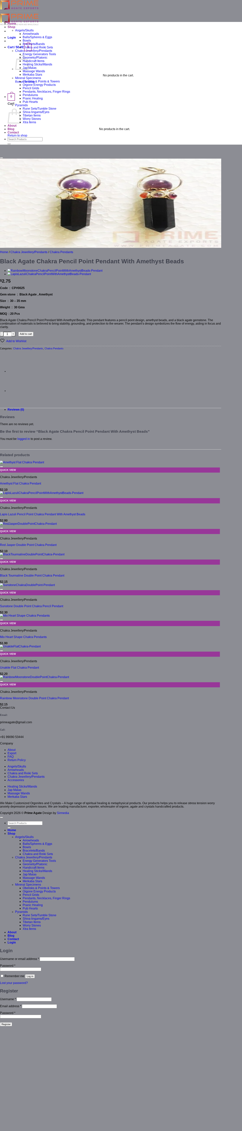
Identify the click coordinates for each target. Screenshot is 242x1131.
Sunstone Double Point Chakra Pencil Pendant (31, 606)
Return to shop (17, 135)
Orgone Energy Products (39, 84)
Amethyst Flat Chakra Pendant (20, 483)
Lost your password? (14, 982)
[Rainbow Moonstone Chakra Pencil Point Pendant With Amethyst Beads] (55, 270)
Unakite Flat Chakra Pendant (19, 667)
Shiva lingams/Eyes (36, 112)
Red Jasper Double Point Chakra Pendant (28, 545)
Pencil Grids (31, 88)
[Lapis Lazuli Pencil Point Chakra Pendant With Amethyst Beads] (49, 274)
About (12, 125)
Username (8, 999)
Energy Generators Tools (39, 54)
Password (7, 965)
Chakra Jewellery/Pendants (33, 50)
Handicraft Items (33, 61)
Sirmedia (63, 813)
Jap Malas (29, 67)
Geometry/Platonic (35, 57)
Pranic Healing (33, 98)
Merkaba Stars (32, 74)
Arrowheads (31, 33)
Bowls (27, 40)
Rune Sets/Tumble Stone (39, 108)
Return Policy (17, 760)
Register (6, 1024)
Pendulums (30, 95)
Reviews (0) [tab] (16, 409)
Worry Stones (32, 118)
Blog (11, 129)
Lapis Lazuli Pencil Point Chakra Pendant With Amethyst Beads (42, 514)
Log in (30, 976)
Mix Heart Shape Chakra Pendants (23, 637)
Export (12, 753)
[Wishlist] (1, 157)
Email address (10, 1006)
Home (12, 23)
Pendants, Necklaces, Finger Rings (46, 91)
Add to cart (26, 334)
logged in (23, 438)
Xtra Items (29, 122)
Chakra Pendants (61, 252)
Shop (11, 27)
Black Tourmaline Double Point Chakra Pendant (32, 575)
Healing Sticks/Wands (37, 64)
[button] (12, 37)
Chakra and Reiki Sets (38, 47)
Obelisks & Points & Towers (41, 81)
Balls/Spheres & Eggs (37, 37)
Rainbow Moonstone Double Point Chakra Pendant (34, 698)
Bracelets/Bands (34, 44)
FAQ (11, 756)
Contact (13, 132)
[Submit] (9, 143)
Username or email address (19, 958)
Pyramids (21, 105)
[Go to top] (1, 817)
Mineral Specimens (28, 78)
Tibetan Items (32, 115)
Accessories (16, 780)
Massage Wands (34, 71)
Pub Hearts (30, 101)
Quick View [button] (8, 470)
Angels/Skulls (24, 30)
